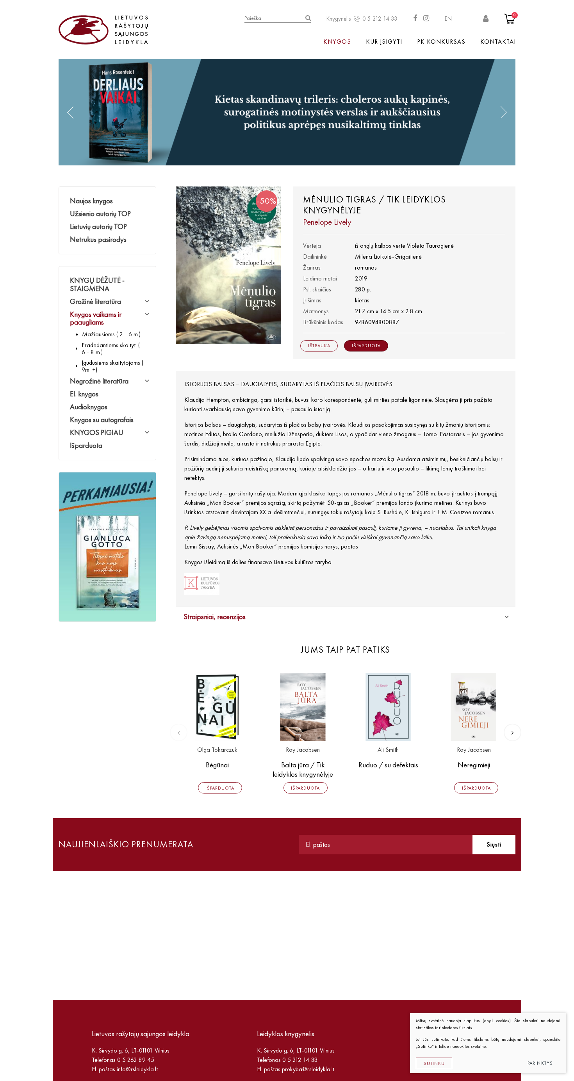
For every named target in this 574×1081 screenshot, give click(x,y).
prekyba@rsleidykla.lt (308, 1069)
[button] (70, 112)
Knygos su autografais (102, 419)
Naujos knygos (91, 200)
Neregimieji (474, 764)
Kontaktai (498, 41)
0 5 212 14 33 (380, 18)
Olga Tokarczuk (217, 750)
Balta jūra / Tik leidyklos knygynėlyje (303, 769)
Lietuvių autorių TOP (98, 226)
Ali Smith (388, 750)
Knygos (337, 41)
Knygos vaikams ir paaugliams (95, 318)
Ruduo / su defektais (388, 764)
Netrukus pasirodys (98, 239)
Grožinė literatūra (95, 301)
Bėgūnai (217, 764)
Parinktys (540, 1063)
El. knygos (84, 393)
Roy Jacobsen (303, 750)
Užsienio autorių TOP (100, 213)
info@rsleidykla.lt (137, 1069)
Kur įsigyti (384, 41)
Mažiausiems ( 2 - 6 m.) (111, 334)
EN (448, 18)
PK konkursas (441, 41)
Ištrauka (319, 345)
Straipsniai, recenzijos (215, 616)
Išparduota (86, 445)
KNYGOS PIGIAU (96, 432)
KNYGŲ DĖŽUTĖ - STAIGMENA (97, 284)
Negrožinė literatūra (99, 380)
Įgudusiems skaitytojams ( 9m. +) (112, 366)
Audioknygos (88, 406)
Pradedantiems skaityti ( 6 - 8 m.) (111, 348)
